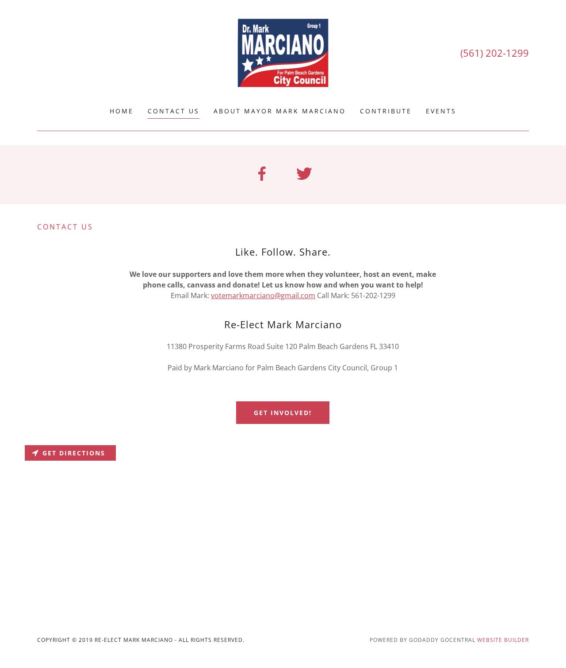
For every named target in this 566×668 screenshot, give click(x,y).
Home (122, 111)
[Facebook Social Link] (262, 174)
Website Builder (503, 640)
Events (441, 111)
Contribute (386, 111)
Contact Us (173, 111)
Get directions (73, 453)
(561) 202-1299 (494, 52)
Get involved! (283, 412)
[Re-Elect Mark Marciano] (283, 53)
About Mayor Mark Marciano (280, 111)
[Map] (283, 527)
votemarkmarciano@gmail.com (263, 295)
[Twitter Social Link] (304, 174)
